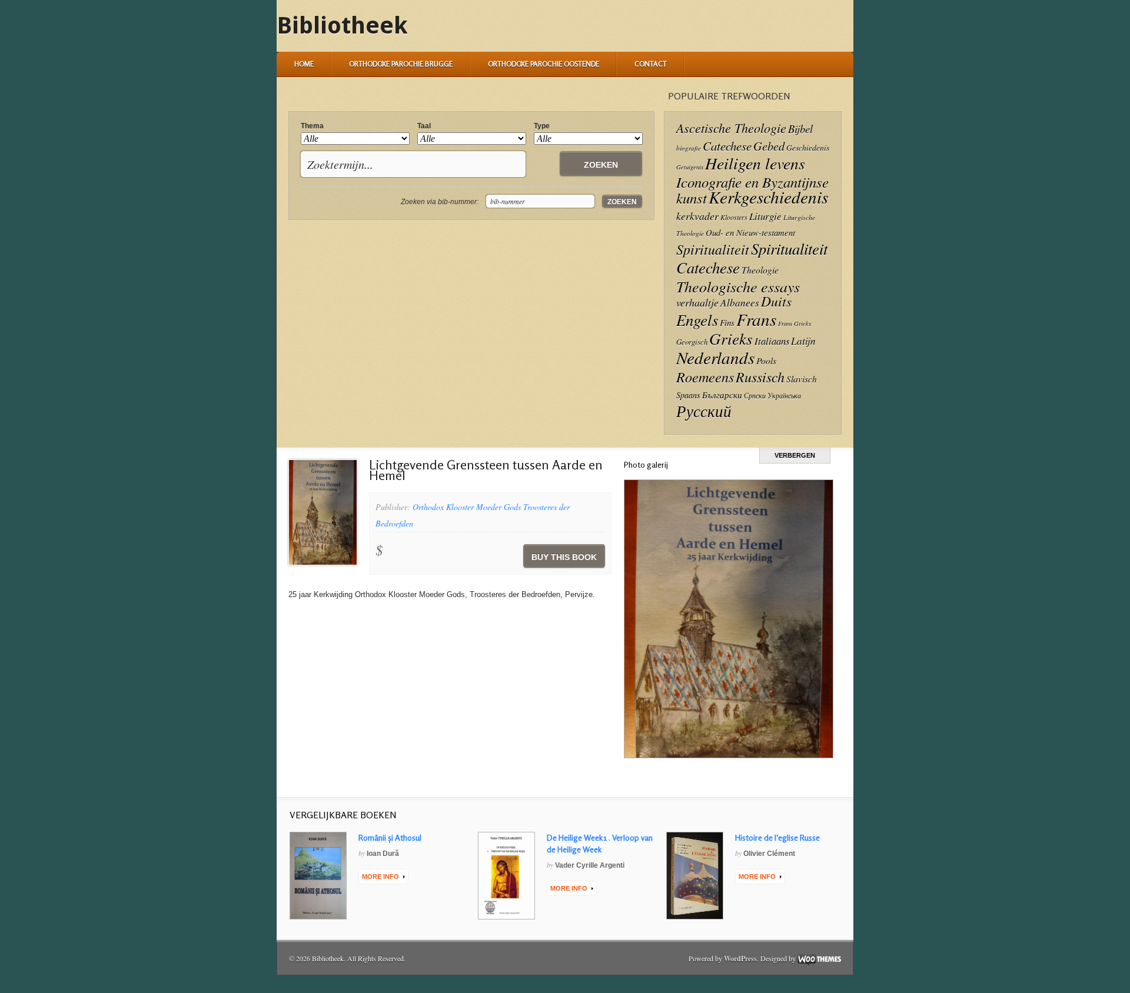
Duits (776, 301)
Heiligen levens (755, 163)
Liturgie (765, 216)
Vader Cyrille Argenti (589, 865)
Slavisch (801, 378)
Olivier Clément (769, 853)
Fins (727, 322)
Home (304, 63)
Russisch (760, 376)
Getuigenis (689, 167)
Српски (755, 395)
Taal (424, 126)
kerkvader (697, 216)
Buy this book (564, 557)
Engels (697, 319)
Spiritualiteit (712, 249)
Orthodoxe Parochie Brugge (401, 63)
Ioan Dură (383, 853)
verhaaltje (697, 302)
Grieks (731, 338)
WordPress (740, 959)
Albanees (739, 302)
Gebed (769, 146)
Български (722, 395)
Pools (766, 360)
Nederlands (715, 357)
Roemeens (705, 376)
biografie (688, 148)
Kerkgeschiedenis (768, 196)
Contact (650, 63)
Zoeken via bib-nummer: (439, 202)
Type (542, 126)
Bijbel (800, 128)
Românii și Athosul (389, 837)
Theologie (760, 270)
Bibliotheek (342, 25)
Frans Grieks (794, 323)
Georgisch (691, 341)
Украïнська (784, 395)
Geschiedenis (807, 147)
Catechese (727, 146)
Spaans (688, 395)
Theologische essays (738, 286)
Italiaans (772, 340)
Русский (704, 410)
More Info (380, 876)
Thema (312, 126)
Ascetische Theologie (731, 127)
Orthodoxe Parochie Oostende (543, 63)
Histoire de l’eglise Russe (777, 837)
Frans (756, 319)
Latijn (803, 341)
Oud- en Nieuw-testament (750, 232)
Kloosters (733, 217)
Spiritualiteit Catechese (751, 258)
